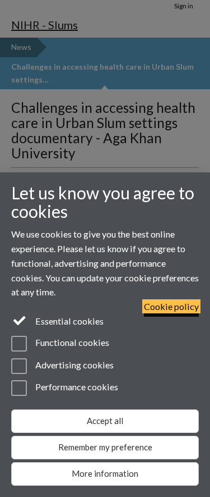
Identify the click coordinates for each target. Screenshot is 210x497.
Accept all (105, 421)
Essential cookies (69, 321)
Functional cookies (71, 343)
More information (105, 473)
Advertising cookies (74, 364)
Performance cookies (76, 386)
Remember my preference (105, 447)
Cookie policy (171, 306)
